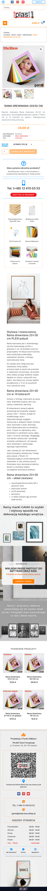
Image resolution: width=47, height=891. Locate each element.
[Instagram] (17, 2)
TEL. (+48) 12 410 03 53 (23, 805)
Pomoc (23, 852)
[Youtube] (23, 2)
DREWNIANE (27, 35)
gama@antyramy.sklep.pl (23, 813)
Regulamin (35, 852)
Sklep (13, 35)
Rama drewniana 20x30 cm (23, 105)
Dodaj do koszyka (23, 151)
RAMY (19, 35)
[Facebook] (12, 2)
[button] (38, 2)
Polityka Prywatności (35, 856)
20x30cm (18, 138)
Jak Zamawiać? (11, 852)
